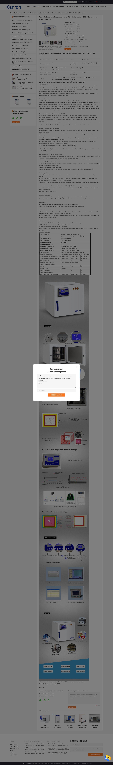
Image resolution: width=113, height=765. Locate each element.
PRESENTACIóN (56, 395)
